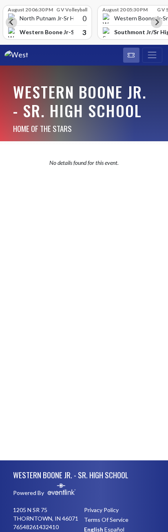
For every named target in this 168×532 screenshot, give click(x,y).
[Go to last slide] (11, 22)
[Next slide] (156, 22)
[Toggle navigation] (152, 55)
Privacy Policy (101, 509)
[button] (131, 55)
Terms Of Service (106, 519)
